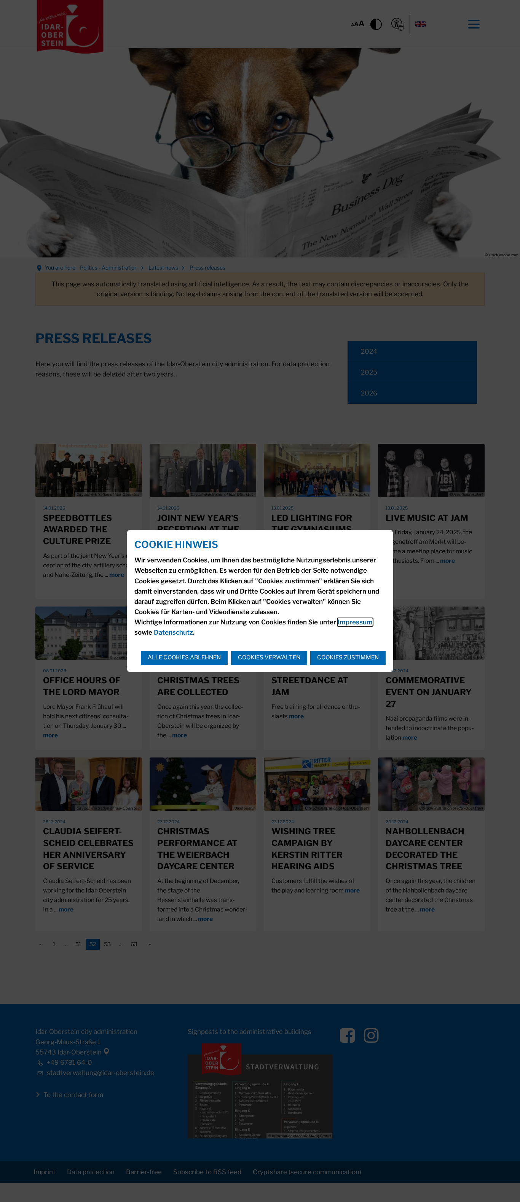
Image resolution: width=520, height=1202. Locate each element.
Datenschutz (173, 632)
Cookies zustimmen (348, 657)
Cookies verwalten (269, 657)
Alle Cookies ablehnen (184, 657)
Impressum (355, 622)
